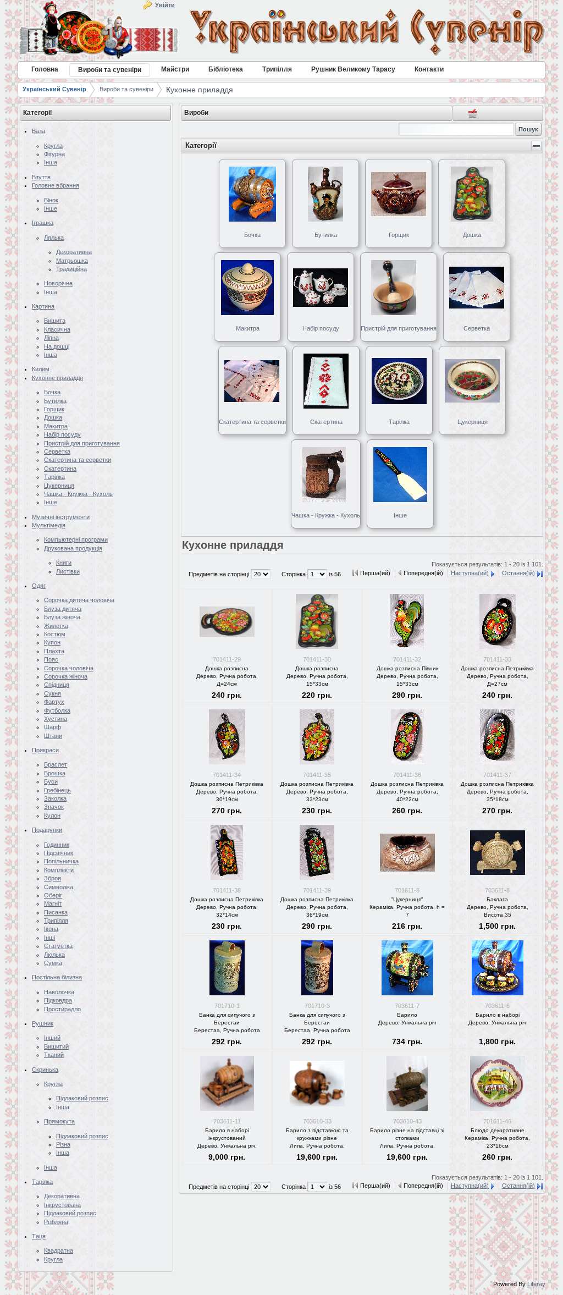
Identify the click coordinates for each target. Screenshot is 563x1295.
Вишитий (56, 1046)
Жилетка (56, 625)
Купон (52, 642)
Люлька (54, 954)
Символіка (58, 887)
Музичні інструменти (61, 517)
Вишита (54, 320)
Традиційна (71, 269)
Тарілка (54, 476)
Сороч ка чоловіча (68, 668)
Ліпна (51, 337)
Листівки (68, 571)
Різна (63, 1144)
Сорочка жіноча (65, 676)
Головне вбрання (55, 185)
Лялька (54, 237)
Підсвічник (58, 853)
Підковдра (58, 1000)
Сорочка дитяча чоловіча (79, 600)
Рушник (42, 1023)
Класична (57, 329)
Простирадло (62, 1009)
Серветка (57, 451)
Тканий (54, 1054)
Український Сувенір (54, 89)
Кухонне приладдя (199, 89)
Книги (63, 562)
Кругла (53, 145)
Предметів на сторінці (220, 574)
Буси (51, 781)
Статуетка (58, 946)
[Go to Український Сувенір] (281, 32)
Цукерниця (59, 485)
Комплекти (59, 870)
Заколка (55, 798)
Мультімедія (48, 525)
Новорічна (58, 283)
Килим (40, 369)
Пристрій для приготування (82, 443)
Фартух (54, 701)
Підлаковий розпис (82, 1098)
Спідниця (56, 684)
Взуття (41, 177)
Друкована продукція (73, 548)
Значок (54, 806)
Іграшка (42, 222)
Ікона (51, 928)
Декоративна (74, 252)
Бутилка (55, 401)
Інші (49, 937)
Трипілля (56, 920)
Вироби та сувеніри (126, 89)
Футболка (57, 710)
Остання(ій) (518, 573)
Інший (52, 1037)
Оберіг (53, 895)
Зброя (52, 878)
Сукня (52, 693)
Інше (50, 208)
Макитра (56, 426)
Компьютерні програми (76, 539)
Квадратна (58, 1250)
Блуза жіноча (62, 617)
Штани (53, 735)
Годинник (56, 844)
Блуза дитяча (62, 608)
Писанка (56, 912)
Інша (50, 162)
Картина (43, 306)
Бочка (52, 392)
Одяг (39, 585)
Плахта (54, 651)
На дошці (56, 346)
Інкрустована (62, 1205)
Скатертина (60, 468)
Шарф (52, 727)
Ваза (38, 131)
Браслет (55, 764)
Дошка (53, 417)
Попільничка (61, 861)
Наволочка (59, 992)
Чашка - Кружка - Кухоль (78, 494)
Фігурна (54, 154)
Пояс (51, 659)
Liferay (536, 1284)
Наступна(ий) (470, 573)
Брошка (54, 773)
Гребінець (57, 790)
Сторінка (294, 574)
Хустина (55, 718)
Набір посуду (62, 434)
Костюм (54, 634)
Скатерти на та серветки (77, 459)
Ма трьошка (72, 260)
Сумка (53, 963)
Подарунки (47, 829)
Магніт (53, 903)
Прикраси (45, 750)
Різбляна (56, 1222)
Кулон (52, 815)
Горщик (54, 409)
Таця (39, 1236)
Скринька (45, 1069)
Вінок (51, 200)
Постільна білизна (57, 977)
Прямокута (59, 1121)
